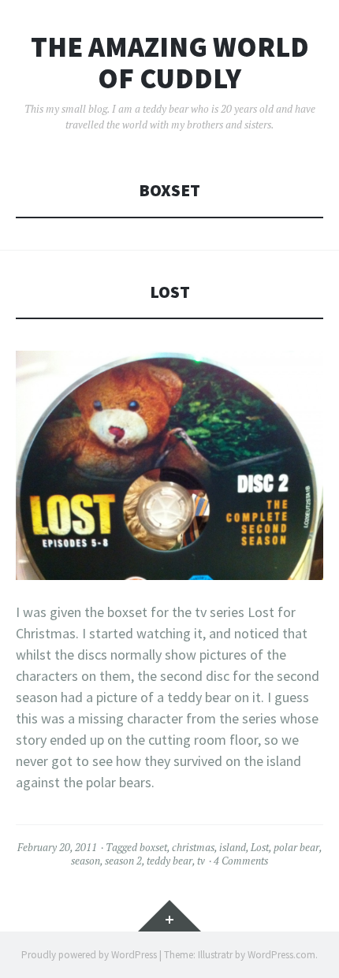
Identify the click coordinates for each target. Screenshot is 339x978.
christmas (193, 847)
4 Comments (241, 860)
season (85, 860)
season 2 (123, 860)
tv (201, 860)
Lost (170, 292)
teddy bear (169, 860)
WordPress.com (281, 954)
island (232, 847)
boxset (153, 847)
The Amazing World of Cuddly (170, 63)
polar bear (296, 847)
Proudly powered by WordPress (89, 954)
